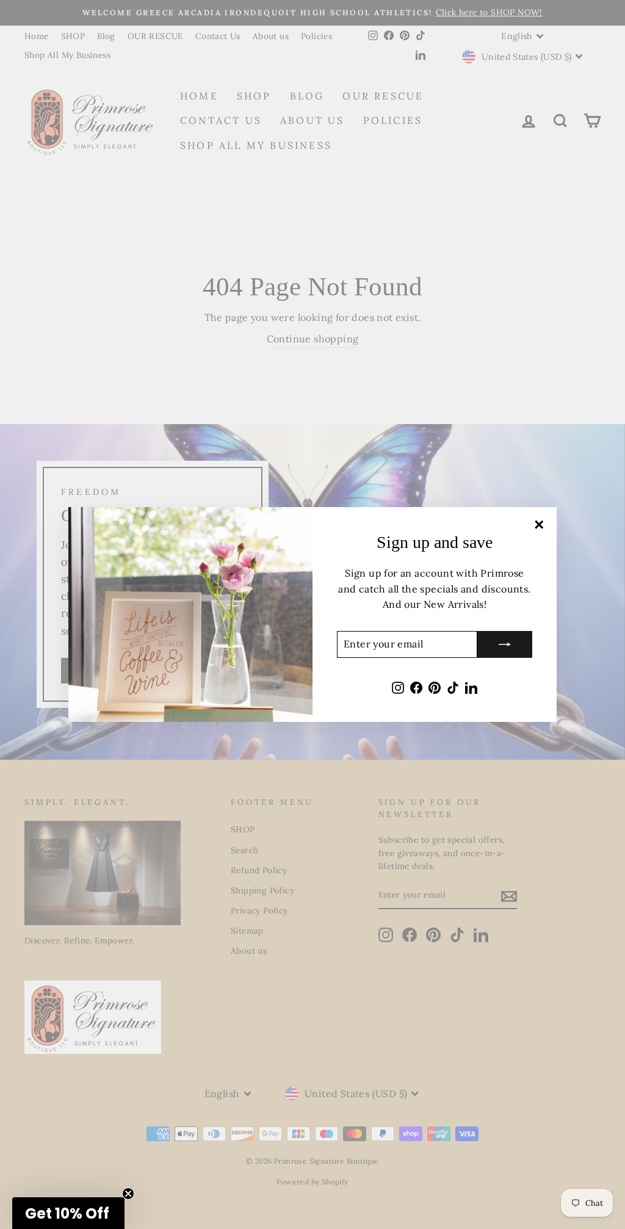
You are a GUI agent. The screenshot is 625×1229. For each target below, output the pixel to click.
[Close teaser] (128, 1194)
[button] (68, 1213)
